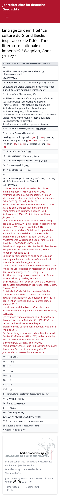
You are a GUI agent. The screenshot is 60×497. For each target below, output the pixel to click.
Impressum (13, 486)
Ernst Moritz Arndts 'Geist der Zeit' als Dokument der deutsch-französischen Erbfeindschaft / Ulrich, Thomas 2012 (30, 285)
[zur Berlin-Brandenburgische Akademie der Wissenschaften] (30, 449)
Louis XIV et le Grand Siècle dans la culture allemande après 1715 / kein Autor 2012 (25, 190)
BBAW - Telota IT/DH (31, 478)
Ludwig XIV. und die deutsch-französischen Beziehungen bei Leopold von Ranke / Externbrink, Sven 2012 (30, 310)
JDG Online (11, 478)
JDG (34, 137)
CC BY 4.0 (26, 481)
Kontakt (11, 490)
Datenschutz (32, 486)
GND (41, 137)
